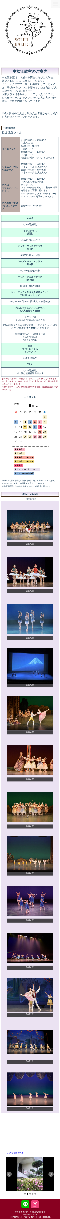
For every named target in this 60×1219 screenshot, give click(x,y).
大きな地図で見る (15, 1152)
